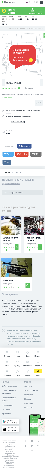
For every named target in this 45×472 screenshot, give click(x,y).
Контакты (28, 408)
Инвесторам (7, 405)
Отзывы (6, 172)
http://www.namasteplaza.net (18, 116)
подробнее (7, 97)
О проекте (28, 395)
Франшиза (6, 414)
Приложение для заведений (9, 391)
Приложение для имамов (9, 399)
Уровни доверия (31, 390)
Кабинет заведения (10, 386)
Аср (27, 18)
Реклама (5, 382)
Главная (12, 28)
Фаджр (4, 18)
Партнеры (6, 409)
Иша (4, 23)
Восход (12, 18)
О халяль (28, 386)
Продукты (24, 28)
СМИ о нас (28, 403)
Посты (18, 172)
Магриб (34, 18)
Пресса (27, 399)
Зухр (20, 18)
